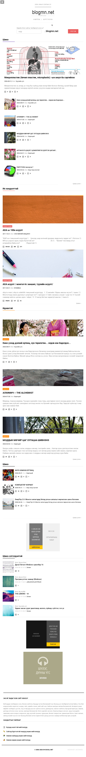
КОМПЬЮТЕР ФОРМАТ (24, 485)
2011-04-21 (6, 288)
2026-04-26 (18, 502)
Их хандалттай (10, 188)
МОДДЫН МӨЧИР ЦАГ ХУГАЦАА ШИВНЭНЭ (33, 133)
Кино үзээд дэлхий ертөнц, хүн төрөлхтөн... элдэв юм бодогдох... (40, 100)
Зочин (29, 567)
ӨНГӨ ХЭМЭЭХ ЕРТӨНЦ (24, 470)
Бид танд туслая (33, 170)
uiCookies (79, 750)
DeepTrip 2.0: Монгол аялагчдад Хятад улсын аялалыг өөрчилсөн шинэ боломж (47, 499)
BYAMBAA (17, 288)
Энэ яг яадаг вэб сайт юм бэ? (15, 698)
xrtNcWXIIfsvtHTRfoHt (34, 582)
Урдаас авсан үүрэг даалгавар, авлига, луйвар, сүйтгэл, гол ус (39, 608)
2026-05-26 (20, 170)
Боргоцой (31, 119)
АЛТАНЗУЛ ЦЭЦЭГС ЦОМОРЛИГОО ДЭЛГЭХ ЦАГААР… (36, 150)
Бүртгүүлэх (48, 19)
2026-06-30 (20, 136)
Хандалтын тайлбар (12, 720)
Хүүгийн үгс (20, 81)
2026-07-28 (20, 119)
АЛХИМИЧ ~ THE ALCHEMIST (27, 117)
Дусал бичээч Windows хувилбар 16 (29, 565)
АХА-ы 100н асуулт (13, 230)
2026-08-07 (20, 103)
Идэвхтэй (8, 308)
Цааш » (78, 303)
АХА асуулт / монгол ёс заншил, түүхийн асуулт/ (28, 284)
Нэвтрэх (36, 19)
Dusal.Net (49, 750)
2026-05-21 (18, 473)
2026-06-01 (20, 153)
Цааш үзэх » (77, 183)
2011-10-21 (6, 234)
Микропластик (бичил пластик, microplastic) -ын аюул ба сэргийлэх (39, 77)
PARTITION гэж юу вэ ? (25, 167)
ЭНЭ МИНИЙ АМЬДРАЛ (22, 234)
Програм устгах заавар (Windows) (28, 579)
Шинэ (5, 39)
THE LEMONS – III (22, 594)
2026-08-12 (8, 81)
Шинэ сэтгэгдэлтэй (12, 556)
